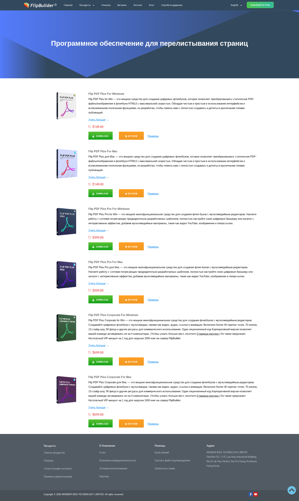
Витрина (121, 5)
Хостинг (138, 5)
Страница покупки (207, 333)
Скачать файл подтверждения (172, 460)
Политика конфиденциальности (117, 460)
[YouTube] (255, 494)
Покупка (106, 5)
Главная (68, 5)
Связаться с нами (165, 468)
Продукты (85, 5)
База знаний (162, 452)
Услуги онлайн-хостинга (58, 468)
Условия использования (113, 468)
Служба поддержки (171, 5)
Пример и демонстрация (58, 476)
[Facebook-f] (250, 494)
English (234, 5)
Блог (151, 5)
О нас (102, 452)
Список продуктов (54, 452)
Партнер (104, 476)
